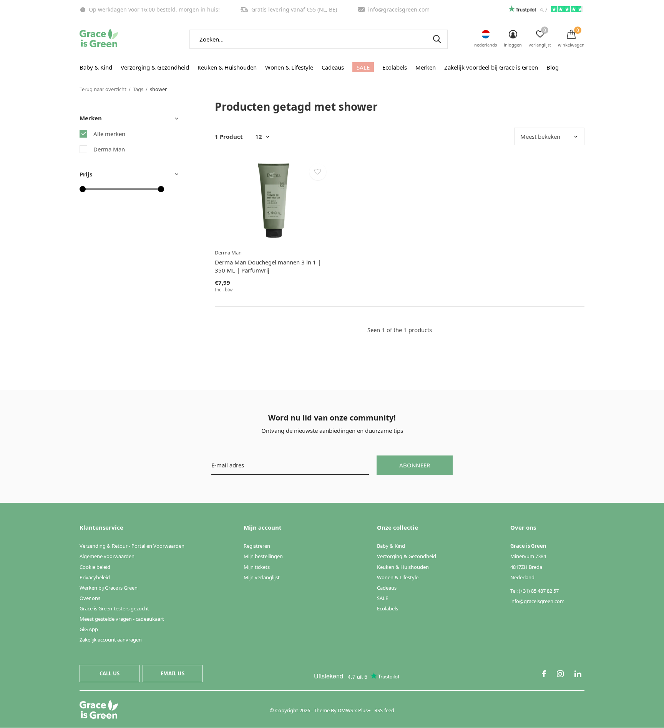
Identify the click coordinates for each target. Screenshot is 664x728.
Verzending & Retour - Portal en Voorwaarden (132, 545)
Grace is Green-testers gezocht (114, 608)
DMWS (345, 710)
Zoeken (437, 39)
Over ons (90, 598)
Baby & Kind (96, 67)
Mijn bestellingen (263, 556)
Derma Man (109, 149)
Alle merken (109, 134)
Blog (552, 67)
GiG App (89, 629)
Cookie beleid (95, 566)
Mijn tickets (257, 566)
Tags (138, 89)
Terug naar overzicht (103, 89)
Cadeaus (333, 67)
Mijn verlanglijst (262, 577)
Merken (425, 67)
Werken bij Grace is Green (109, 587)
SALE (363, 67)
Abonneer (414, 465)
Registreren (257, 545)
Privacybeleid (95, 577)
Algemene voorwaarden (107, 556)
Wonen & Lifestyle (289, 67)
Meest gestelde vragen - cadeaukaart (122, 618)
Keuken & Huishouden (227, 67)
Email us (172, 673)
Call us (110, 673)
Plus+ (364, 710)
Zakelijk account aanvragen (111, 639)
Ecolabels (394, 67)
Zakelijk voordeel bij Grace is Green (491, 67)
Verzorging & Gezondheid (155, 67)
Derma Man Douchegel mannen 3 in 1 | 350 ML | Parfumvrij (268, 266)
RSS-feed (384, 710)
